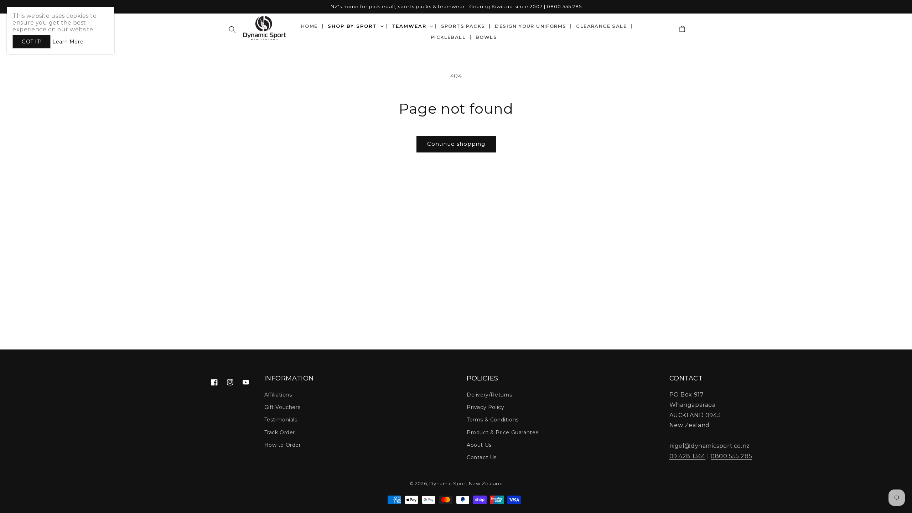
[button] (232, 29)
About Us (479, 445)
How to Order (282, 445)
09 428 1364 (687, 456)
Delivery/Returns (489, 395)
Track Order (279, 432)
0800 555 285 (731, 456)
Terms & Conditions (493, 419)
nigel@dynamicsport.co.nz (709, 445)
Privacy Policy (485, 407)
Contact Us (482, 457)
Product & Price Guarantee (503, 432)
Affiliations (278, 395)
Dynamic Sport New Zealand (466, 483)
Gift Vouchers (282, 407)
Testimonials (280, 419)
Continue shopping (456, 143)
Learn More (67, 41)
